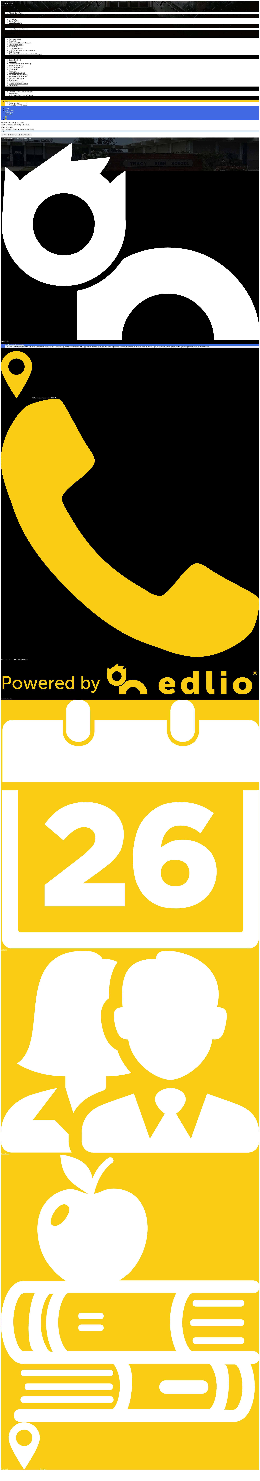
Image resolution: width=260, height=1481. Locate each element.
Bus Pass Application (16, 48)
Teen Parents (13, 80)
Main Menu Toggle (7, 5)
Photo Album (13, 85)
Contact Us (8, 114)
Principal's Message (15, 23)
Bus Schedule (13, 46)
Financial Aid (13, 93)
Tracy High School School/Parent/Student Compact (25, 54)
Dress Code (12, 41)
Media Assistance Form (16, 82)
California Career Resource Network (20, 92)
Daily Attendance (14, 52)
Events (3, 131)
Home (7, 108)
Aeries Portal (9, 112)
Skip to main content (7, 2)
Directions (43, 1469)
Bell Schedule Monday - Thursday (20, 43)
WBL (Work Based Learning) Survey (21, 95)
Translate (8, 101)
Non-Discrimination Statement (14, 345)
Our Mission (13, 19)
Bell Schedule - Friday (16, 45)
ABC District (9, 110)
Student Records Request (17, 73)
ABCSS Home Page (15, 13)
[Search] (6, 97)
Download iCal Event (27, 129)
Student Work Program (16, 78)
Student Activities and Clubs (18, 76)
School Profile (13, 21)
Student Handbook (15, 39)
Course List (12, 71)
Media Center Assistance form (18, 84)
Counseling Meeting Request (18, 29)
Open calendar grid (24, 134)
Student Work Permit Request (18, 74)
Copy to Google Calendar (9, 129)
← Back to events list (9, 134)
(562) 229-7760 (9, 659)
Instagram (6, 117)
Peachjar (6, 119)
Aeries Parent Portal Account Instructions (22, 50)
